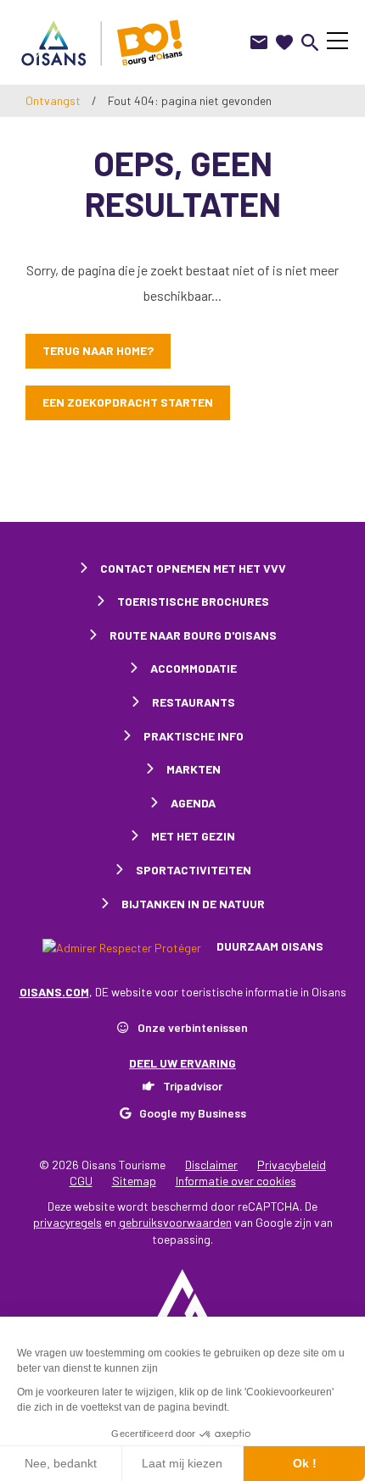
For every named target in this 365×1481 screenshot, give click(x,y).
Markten (193, 769)
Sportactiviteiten (193, 870)
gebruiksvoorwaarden (175, 1222)
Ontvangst (53, 100)
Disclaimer (211, 1164)
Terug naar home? (98, 350)
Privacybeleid (291, 1164)
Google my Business (192, 1113)
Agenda (193, 803)
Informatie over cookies (236, 1180)
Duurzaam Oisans (268, 946)
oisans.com (54, 992)
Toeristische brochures (193, 601)
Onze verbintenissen (193, 1027)
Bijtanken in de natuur (193, 903)
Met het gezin (193, 836)
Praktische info (193, 736)
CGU (81, 1180)
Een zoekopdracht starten (127, 402)
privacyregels (67, 1222)
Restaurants (193, 702)
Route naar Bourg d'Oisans (193, 635)
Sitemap (134, 1180)
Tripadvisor (192, 1086)
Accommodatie (193, 668)
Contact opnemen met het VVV (193, 568)
